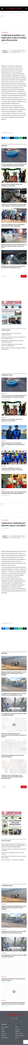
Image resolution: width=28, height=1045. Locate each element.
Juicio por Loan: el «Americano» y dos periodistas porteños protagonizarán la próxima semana (12, 777)
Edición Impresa (4, 32)
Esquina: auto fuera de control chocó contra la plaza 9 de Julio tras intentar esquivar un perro (13, 246)
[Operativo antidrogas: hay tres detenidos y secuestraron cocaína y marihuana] (14, 215)
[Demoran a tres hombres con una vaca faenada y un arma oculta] (14, 175)
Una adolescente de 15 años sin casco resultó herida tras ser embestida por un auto (13, 694)
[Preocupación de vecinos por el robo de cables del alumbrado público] (14, 705)
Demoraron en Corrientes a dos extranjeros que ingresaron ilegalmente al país (13, 266)
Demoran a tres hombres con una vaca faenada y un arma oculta (11, 185)
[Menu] (2, 8)
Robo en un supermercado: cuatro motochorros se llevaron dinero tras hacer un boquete (13, 735)
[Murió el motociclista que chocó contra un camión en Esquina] (14, 746)
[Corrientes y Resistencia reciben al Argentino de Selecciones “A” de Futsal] (14, 457)
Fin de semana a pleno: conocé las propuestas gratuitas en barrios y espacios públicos (13, 492)
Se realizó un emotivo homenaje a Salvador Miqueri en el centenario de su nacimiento (13, 1003)
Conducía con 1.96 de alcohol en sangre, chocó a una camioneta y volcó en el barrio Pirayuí (13, 205)
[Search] (26, 8)
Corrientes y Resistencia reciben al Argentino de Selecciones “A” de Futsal (12, 469)
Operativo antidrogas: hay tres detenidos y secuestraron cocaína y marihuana (13, 225)
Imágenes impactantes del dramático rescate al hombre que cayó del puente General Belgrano (13, 673)
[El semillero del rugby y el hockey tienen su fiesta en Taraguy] (14, 968)
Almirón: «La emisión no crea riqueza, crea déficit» (12, 859)
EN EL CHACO (6, 330)
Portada (2, 12)
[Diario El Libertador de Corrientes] (14, 8)
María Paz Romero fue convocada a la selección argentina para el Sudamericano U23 (13, 444)
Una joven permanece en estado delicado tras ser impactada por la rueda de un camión (13, 165)
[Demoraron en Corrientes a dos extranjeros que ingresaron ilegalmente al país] (14, 257)
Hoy (12, 132)
